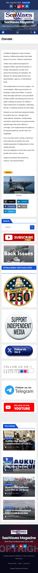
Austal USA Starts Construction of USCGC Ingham (18, 444)
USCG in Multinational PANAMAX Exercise (18, 511)
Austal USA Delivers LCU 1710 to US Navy (16, 488)
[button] (31, 32)
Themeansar (18, 558)
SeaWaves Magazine (19, 22)
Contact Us (26, 563)
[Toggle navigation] (17, 32)
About (20, 563)
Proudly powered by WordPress (13, 556)
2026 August (9, 438)
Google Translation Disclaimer (19, 568)
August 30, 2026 (13, 447)
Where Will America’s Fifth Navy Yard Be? (18, 465)
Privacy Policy (12, 563)
